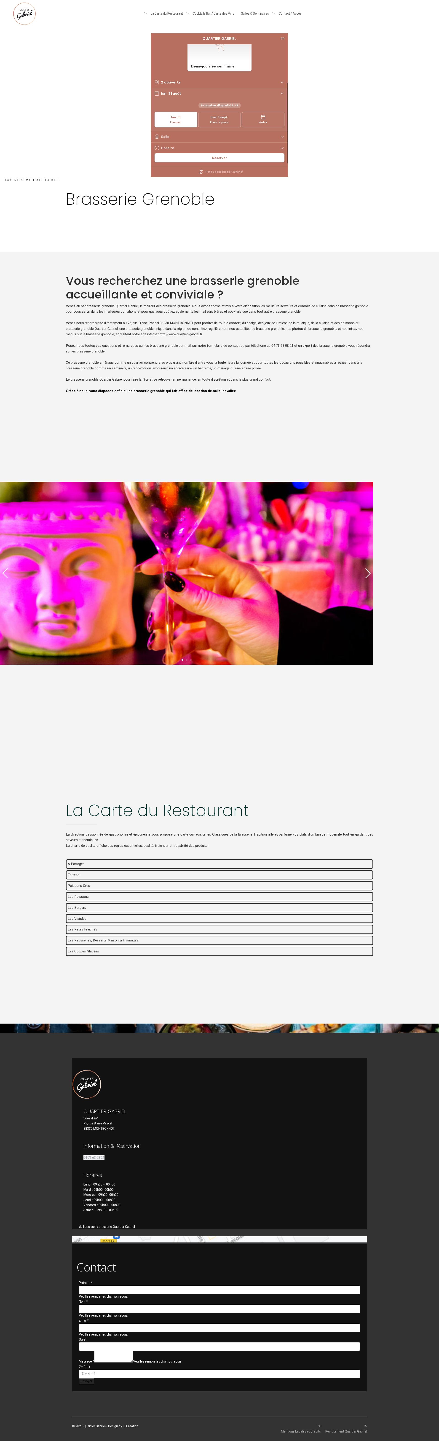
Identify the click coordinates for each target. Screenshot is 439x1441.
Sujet (82, 1339)
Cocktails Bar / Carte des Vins (213, 13)
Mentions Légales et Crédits (301, 1431)
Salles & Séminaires (255, 13)
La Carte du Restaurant (167, 13)
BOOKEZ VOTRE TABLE (32, 180)
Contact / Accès (290, 13)
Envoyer (86, 1381)
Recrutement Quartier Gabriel (346, 1431)
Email (84, 1320)
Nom (83, 1301)
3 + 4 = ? (84, 1366)
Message (86, 1361)
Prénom (86, 1282)
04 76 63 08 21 (93, 1157)
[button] (182, 660)
